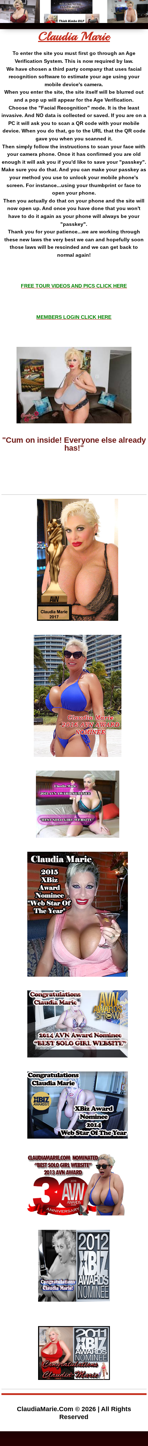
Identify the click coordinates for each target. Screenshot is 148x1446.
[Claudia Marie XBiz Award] (77, 979)
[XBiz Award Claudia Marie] (74, 1298)
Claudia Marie (74, 36)
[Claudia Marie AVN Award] (77, 759)
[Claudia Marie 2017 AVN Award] (77, 623)
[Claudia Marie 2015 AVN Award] (78, 840)
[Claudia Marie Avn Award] (77, 1218)
